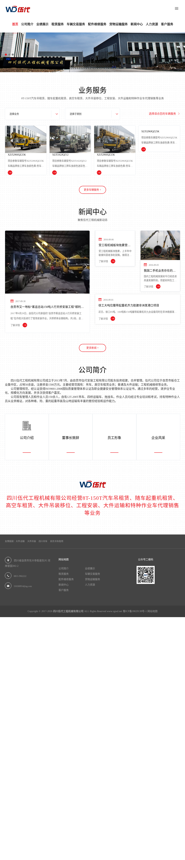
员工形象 (114, 436)
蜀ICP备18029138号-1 (135, 611)
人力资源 (152, 24)
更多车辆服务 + (92, 189)
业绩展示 (42, 24)
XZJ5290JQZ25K (81, 154)
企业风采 (158, 436)
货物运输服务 (118, 24)
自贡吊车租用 (56, 541)
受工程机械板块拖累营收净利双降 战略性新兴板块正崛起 (115, 271)
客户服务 (167, 24)
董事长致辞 (70, 436)
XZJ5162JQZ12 (36, 154)
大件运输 (20, 541)
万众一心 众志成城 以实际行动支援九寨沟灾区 (78, 307)
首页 (15, 24)
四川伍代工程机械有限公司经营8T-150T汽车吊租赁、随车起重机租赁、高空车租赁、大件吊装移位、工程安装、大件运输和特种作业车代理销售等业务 (92, 505)
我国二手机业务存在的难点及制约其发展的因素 (160, 271)
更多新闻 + (92, 347)
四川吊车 (43, 541)
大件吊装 (31, 541)
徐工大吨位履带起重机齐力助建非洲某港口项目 (128, 305)
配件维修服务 (97, 24)
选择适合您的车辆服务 (163, 113)
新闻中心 (137, 24)
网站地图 (152, 611)
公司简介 (27, 24)
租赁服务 (57, 24)
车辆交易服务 (76, 24)
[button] (6, 55)
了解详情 (54, 325)
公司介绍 (27, 436)
